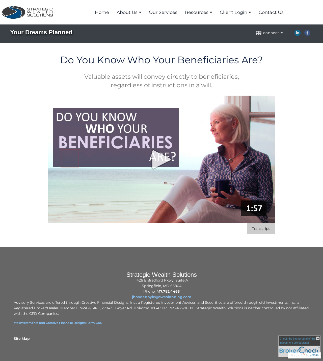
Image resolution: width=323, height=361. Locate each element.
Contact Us (271, 12)
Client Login (233, 12)
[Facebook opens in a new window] (307, 34)
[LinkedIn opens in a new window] (297, 34)
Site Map (22, 338)
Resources (196, 12)
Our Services (163, 12)
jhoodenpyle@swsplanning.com (161, 297)
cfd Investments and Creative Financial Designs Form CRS (58, 323)
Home (102, 12)
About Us (127, 12)
